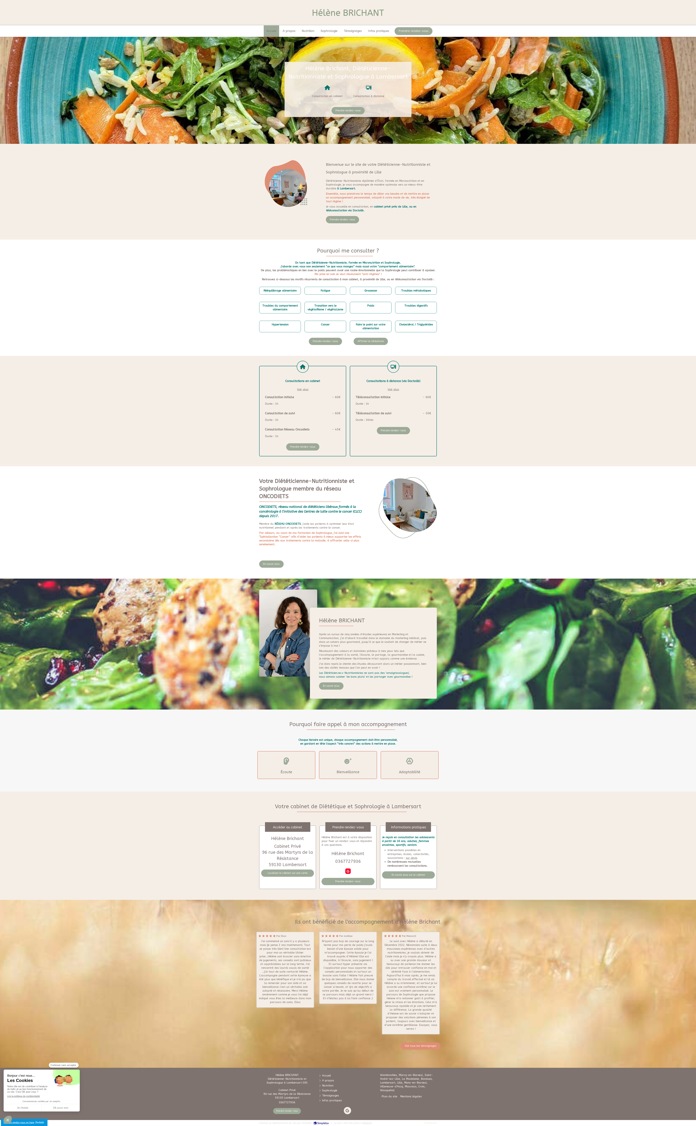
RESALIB (367, 1123)
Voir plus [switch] (302, 389)
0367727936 (348, 861)
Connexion (430, 1122)
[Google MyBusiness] (348, 871)
